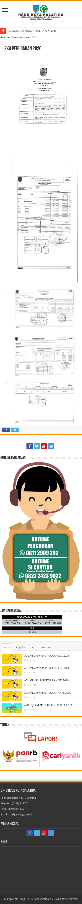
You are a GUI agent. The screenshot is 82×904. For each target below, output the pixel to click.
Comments (47, 647)
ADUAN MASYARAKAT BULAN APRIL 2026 (47, 692)
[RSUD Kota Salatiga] (41, 11)
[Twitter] (37, 446)
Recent (7, 647)
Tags (33, 647)
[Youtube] (44, 446)
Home (6, 37)
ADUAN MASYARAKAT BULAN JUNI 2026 (32, 30)
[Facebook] (29, 446)
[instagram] (51, 446)
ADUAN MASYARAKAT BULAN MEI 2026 (46, 680)
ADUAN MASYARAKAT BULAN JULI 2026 (46, 655)
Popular (20, 647)
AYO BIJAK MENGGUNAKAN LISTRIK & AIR (48, 705)
